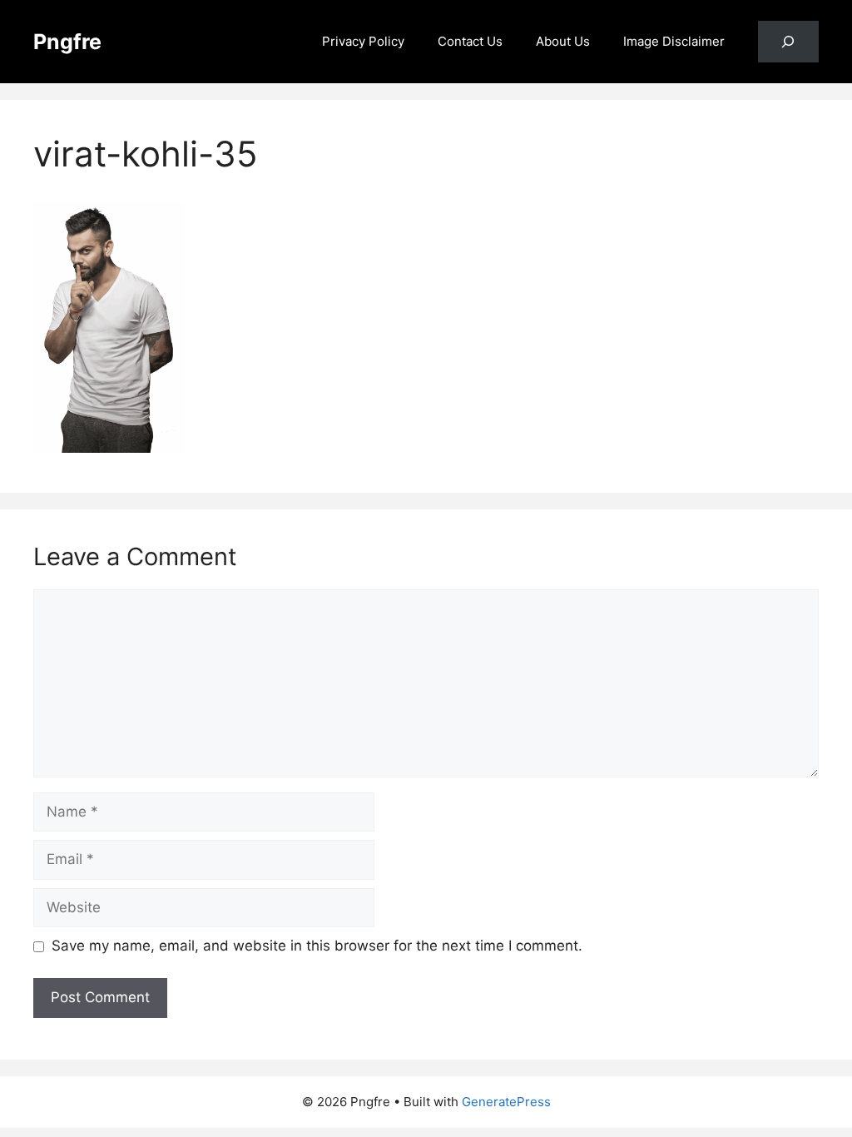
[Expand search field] (788, 42)
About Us (563, 41)
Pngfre (67, 41)
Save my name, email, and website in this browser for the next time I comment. (317, 945)
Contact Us (470, 41)
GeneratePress (506, 1102)
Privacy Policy (363, 41)
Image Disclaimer (674, 41)
